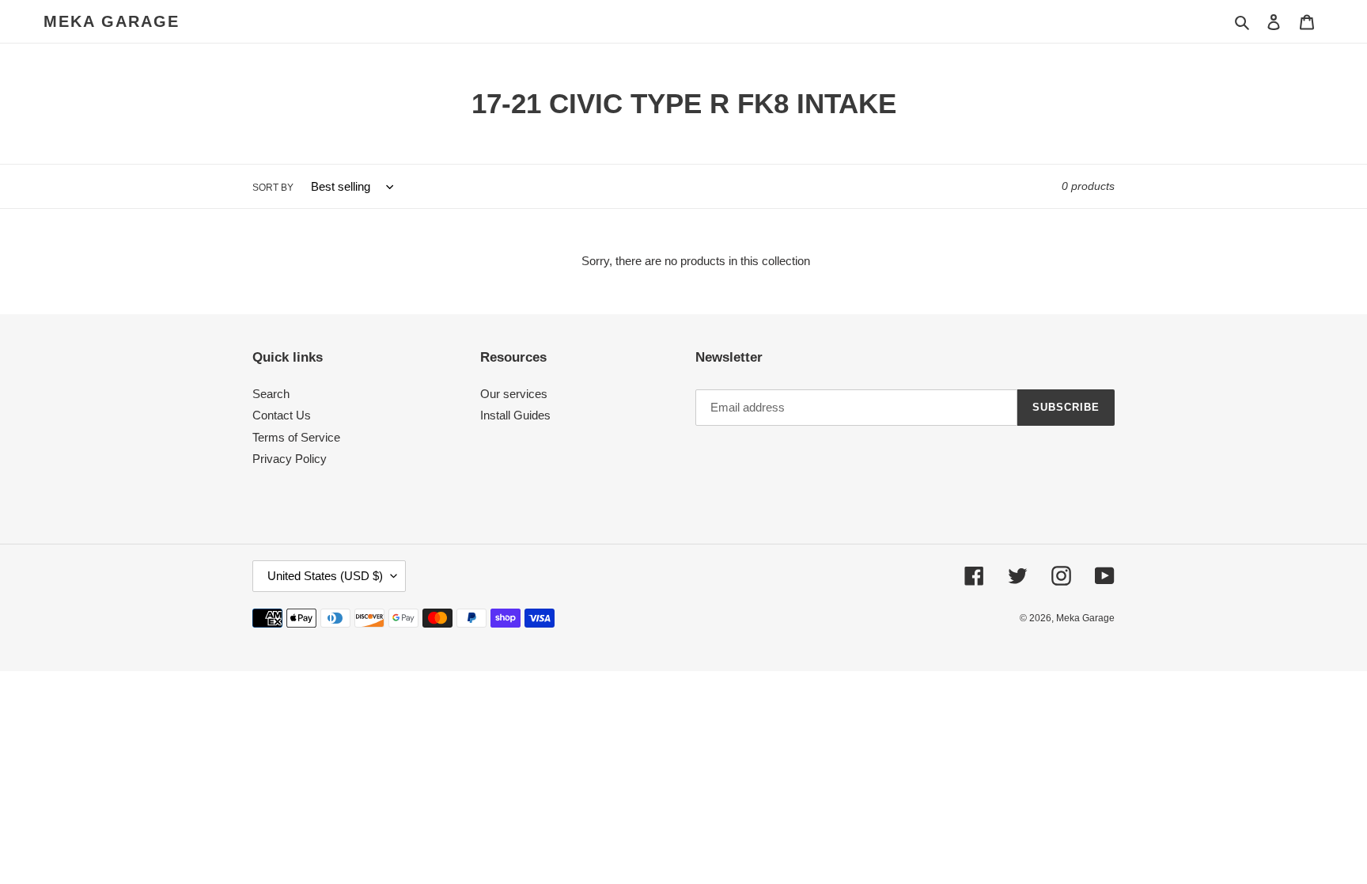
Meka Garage (112, 21)
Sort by (272, 187)
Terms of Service (296, 437)
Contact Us (281, 415)
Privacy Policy (289, 458)
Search (271, 393)
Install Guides (515, 415)
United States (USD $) (325, 575)
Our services (513, 393)
